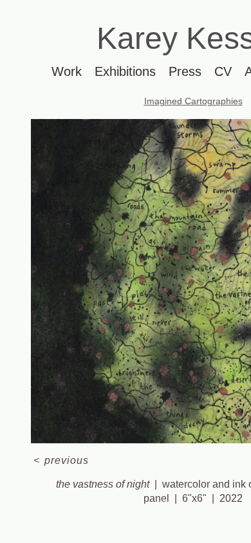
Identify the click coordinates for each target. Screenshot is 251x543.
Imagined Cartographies (193, 101)
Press (185, 71)
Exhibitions (125, 71)
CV (223, 71)
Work (66, 71)
